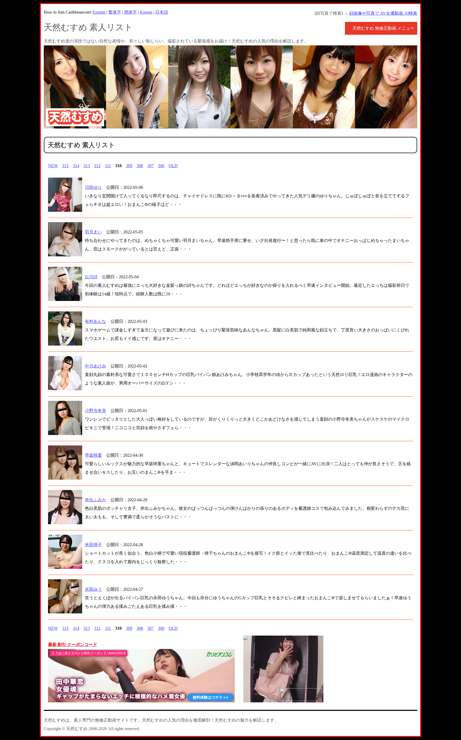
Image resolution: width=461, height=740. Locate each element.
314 (76, 165)
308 (140, 165)
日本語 (161, 12)
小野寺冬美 (95, 410)
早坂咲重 (93, 455)
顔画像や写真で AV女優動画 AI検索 (383, 13)
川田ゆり (93, 187)
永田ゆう (93, 589)
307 (150, 165)
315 (65, 165)
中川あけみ (95, 366)
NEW (53, 165)
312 (97, 165)
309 (129, 165)
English (99, 12)
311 (108, 165)
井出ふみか (95, 500)
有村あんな (95, 321)
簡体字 (130, 12)
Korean (146, 12)
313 (87, 165)
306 (161, 165)
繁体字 (114, 12)
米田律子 (93, 544)
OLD (173, 165)
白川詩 (91, 277)
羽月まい (93, 232)
